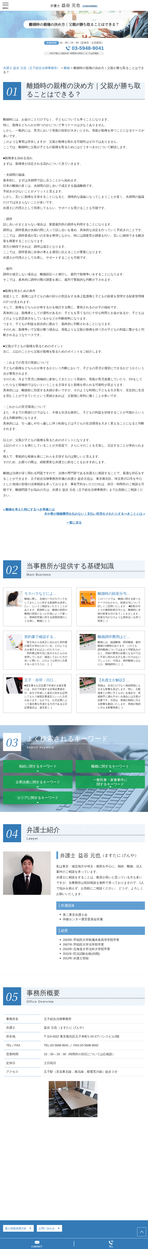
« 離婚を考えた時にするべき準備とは (29, 509)
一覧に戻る (74, 522)
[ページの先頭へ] (141, 1232)
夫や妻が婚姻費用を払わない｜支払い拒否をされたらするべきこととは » (94, 513)
